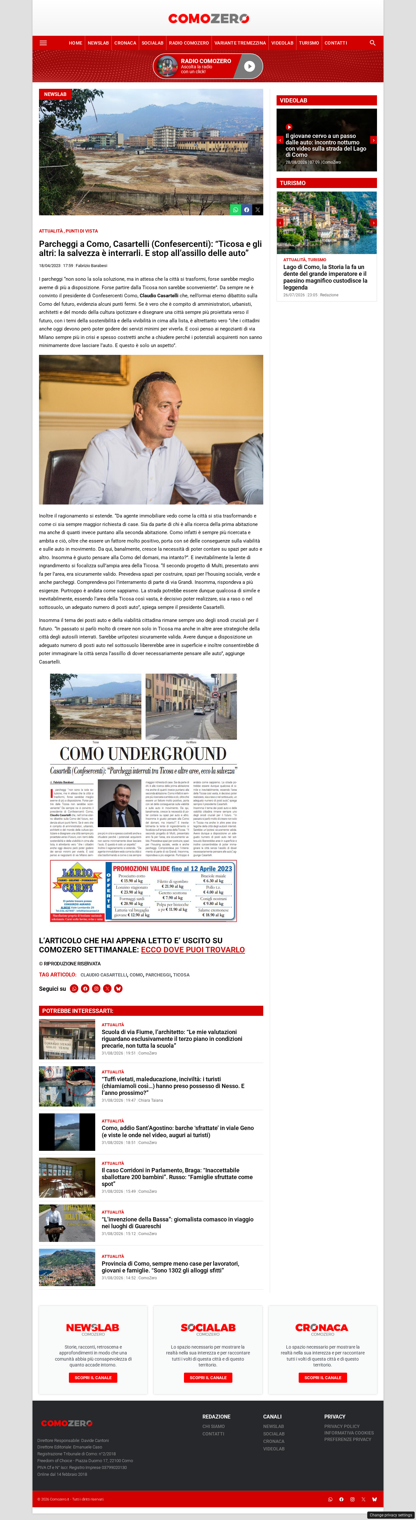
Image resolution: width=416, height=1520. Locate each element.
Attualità (51, 231)
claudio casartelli (104, 974)
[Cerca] (373, 43)
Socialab (153, 43)
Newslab (98, 43)
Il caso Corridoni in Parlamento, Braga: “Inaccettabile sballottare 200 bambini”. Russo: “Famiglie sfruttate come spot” (177, 1177)
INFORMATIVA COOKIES (349, 1432)
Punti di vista (82, 231)
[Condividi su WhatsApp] (235, 209)
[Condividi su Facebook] (246, 209)
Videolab (282, 43)
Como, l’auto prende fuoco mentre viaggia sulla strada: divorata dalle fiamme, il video (325, 148)
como (136, 974)
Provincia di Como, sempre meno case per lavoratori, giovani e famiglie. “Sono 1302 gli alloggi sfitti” (170, 1267)
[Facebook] (85, 988)
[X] (107, 988)
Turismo (309, 43)
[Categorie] (43, 42)
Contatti (336, 43)
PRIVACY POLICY (342, 1426)
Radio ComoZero (189, 43)
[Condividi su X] (257, 209)
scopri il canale (93, 1377)
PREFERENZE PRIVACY (347, 1439)
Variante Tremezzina (240, 43)
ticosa (181, 974)
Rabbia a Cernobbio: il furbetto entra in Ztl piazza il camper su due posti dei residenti (323, 274)
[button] (208, 66)
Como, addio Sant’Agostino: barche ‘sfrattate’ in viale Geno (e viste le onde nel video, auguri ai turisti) (178, 1131)
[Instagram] (96, 988)
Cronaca (125, 43)
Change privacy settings (391, 1515)
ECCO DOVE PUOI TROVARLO (193, 949)
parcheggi (158, 974)
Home (75, 43)
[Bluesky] (118, 988)
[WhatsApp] (74, 988)
